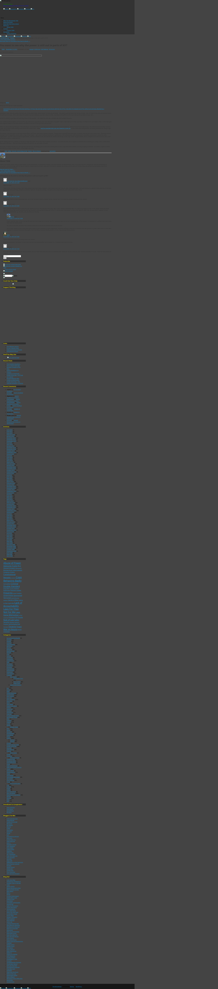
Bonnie (9, 827)
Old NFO (9, 393)
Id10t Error (37, 49)
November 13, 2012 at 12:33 (11, 182)
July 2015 (9, 443)
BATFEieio (9, 646)
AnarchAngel (10, 820)
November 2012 (11, 488)
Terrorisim (52, 49)
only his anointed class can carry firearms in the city (55, 128)
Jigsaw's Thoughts (12, 917)
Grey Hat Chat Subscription (11, 24)
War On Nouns (11, 793)
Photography (10, 733)
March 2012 (10, 501)
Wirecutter (10, 980)
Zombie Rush (10, 982)
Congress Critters (9, 572)
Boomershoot (7, 570)
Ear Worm (9, 664)
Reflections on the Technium (15, 862)
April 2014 (10, 460)
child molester (17, 570)
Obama (12, 741)
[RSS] (32, 9)
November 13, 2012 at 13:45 (11, 206)
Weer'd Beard (11, 977)
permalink (52, 151)
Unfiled (9, 787)
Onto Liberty (10, 938)
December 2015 (11, 438)
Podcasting (10, 735)
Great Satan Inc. (11, 840)
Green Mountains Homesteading (12, 908)
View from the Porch (12, 972)
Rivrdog (9, 865)
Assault (12, 38)
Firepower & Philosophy (13, 902)
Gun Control (17, 682)
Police (8, 736)
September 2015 (11, 441)
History (9, 707)
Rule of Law (8, 620)
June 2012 (9, 496)
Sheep (8, 754)
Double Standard (11, 586)
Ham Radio (10, 704)
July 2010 (9, 533)
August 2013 (10, 473)
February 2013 (11, 483)
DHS (8, 662)
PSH (16, 617)
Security (14, 151)
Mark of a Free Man (12, 928)
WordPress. (79, 986)
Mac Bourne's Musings (13, 925)
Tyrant (19, 626)
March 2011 (10, 520)
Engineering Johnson (13, 836)
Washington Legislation (13, 795)
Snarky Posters (11, 957)
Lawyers (9, 720)
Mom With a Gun (11, 933)
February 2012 (11, 502)
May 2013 (9, 478)
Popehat (9, 943)
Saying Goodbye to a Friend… (13, 396)
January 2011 (10, 523)
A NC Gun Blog (11, 880)
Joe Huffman (10, 811)
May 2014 (9, 459)
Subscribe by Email (10, 269)
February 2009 (11, 544)
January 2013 (10, 485)
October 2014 (10, 451)
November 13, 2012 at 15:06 (15, 218)
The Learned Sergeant (13, 873)
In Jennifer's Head (12, 914)
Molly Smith (10, 852)
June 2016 (9, 433)
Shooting (11, 622)
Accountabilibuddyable (13, 638)
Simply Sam (10, 870)
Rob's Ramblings (11, 951)
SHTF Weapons (11, 956)
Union (8, 788)
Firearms (7, 592)
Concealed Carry (18, 678)
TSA (8, 785)
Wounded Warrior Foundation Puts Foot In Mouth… (15, 41)
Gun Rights (13, 677)
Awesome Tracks (10, 566)
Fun (8, 688)
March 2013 (10, 481)
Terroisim (5, 627)
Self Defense (44, 49)
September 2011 (11, 510)
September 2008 (11, 551)
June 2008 (9, 552)
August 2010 (10, 531)
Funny (8, 690)
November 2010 (11, 527)
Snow (8, 764)
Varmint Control (11, 791)
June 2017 (9, 431)
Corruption (7, 584)
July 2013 (9, 475)
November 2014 (11, 449)
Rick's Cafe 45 (11, 949)
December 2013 (11, 467)
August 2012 (10, 493)
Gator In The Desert (12, 906)
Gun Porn (9, 701)
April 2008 (10, 556)
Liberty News (10, 849)
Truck (8, 782)
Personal (9, 732)
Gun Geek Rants (11, 910)
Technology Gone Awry (13, 777)
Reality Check (10, 944)
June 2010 (9, 535)
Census (9, 656)
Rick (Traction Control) (13, 864)
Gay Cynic (9, 838)
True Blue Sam (11, 969)
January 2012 (10, 504)
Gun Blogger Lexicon (13, 346)
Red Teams (10, 948)
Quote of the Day (11, 746)
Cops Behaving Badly (12, 579)
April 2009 (10, 543)
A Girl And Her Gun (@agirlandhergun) (17, 181)
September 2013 (11, 472)
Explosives (6, 590)
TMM (3, 49)
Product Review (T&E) (13, 745)
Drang (8, 406)
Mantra (72, 986)
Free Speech (10, 673)
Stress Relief (10, 770)
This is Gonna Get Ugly (13, 365)
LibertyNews (10, 399)
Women (9, 798)
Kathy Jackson (11, 919)
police (15, 615)
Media (8, 725)
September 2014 (11, 452)
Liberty (9, 722)
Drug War (6, 588)
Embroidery (13, 753)
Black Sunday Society (13, 889)
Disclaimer (6, 32)
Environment (10, 670)
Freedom (19, 593)
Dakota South (10, 899)
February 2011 (11, 522)
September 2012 (11, 491)
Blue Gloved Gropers (12, 567)
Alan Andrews (11, 807)
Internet (9, 714)
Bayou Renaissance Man (14, 888)
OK (5, 258)
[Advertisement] (13, 315)
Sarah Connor (11, 867)
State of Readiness (12, 766)
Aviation (9, 643)
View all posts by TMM (7, 169)
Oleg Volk (9, 861)
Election (12, 740)
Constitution (10, 661)
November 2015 (11, 439)
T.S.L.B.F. (9, 961)
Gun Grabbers (11, 699)
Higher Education (12, 706)
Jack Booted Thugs (12, 717)
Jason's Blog (10, 915)
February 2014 (11, 464)
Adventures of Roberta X (14, 881)
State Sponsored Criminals (14, 350)
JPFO (8, 719)
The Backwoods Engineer (14, 962)
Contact (5, 29)
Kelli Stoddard (11, 846)
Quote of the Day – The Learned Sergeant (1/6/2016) (15, 382)
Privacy (9, 743)
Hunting (9, 711)
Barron (12, 217)
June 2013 (9, 476)
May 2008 (9, 554)
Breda (8, 894)
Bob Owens (10, 891)
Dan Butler (10, 830)
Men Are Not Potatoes (13, 932)
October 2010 (10, 528)
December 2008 (11, 546)
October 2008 (10, 549)
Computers (10, 659)
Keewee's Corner (11, 844)
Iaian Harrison (11, 841)
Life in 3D (9, 922)
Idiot (6, 151)
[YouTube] (27, 9)
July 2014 (9, 455)
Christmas (10, 657)
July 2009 (9, 540)
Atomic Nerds (11, 886)
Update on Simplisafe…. (13, 373)
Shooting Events (14, 758)
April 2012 (10, 499)
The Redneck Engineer (13, 967)
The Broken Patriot (12, 964)
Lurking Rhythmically (13, 923)
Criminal (14, 583)
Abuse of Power (12, 563)
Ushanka (9, 970)
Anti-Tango (10, 809)
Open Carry (17, 683)
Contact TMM (10, 30)
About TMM (10, 27)
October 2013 (10, 470)
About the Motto (8, 22)
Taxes (8, 774)
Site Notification (11, 762)
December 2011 (11, 506)
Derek (8, 833)
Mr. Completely (11, 854)
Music (8, 730)
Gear (8, 691)
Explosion (16, 588)
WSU (8, 800)
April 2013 (10, 480)
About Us (6, 25)
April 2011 (10, 519)
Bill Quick (9, 823)
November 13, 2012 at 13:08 (11, 196)
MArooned (10, 930)
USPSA (8, 790)
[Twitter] (6, 9)
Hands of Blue (13, 600)
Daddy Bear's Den (12, 898)
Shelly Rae (10, 869)
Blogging (9, 649)
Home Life (10, 709)
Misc (8, 728)
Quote (20, 617)
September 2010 (11, 530)
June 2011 (9, 515)
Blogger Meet (14, 727)
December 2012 (11, 486)
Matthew (9, 851)
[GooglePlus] (13, 9)
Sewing (9, 751)
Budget (9, 652)
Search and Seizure (15, 685)
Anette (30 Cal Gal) (12, 822)
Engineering (10, 669)
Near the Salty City (12, 856)
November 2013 (11, 468)
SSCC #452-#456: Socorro (7, 39)
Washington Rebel (12, 975)
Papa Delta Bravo (12, 940)
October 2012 (10, 489)
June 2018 (9, 430)
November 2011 (11, 507)
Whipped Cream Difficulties (14, 978)
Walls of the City (11, 974)
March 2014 (10, 462)
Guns (8, 703)
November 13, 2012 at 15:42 (11, 236)
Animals (9, 640)
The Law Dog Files (12, 965)
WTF (8, 801)
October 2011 (10, 509)
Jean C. (9, 843)
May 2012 (9, 497)
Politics (9, 738)
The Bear (9, 409)
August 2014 (10, 454)
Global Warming (11, 693)
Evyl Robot (10, 901)
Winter (9, 796)
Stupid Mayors (11, 772)
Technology (10, 775)
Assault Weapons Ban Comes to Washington (13, 379)
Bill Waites (10, 825)
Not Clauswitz (11, 857)
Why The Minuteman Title (10, 20)
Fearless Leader (15, 590)
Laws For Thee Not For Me (11, 610)
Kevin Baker (10, 848)
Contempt (13, 577)
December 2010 (11, 525)
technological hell (22, 151)
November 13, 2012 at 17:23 (11, 249)
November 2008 (11, 548)
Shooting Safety (11, 761)
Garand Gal (10, 904)
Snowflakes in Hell (12, 959)
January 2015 (10, 446)
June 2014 (9, 457)
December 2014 (11, 447)
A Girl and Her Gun (12, 819)
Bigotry (9, 648)
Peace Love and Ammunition (15, 941)
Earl (8, 835)
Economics (10, 665)
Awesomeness (11, 644)
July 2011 (9, 514)
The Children (10, 780)
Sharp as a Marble (12, 954)
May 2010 (9, 536)
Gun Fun (9, 698)
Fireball (14, 593)
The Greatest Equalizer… (14, 364)
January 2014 (10, 465)
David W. (9, 831)
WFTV (7, 102)
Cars (8, 654)
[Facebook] (20, 9)
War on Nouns (37, 151)
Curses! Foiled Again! (13, 896)
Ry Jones (9, 812)
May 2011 (9, 517)
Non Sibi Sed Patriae (12, 936)
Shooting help (11, 759)
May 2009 (9, 541)
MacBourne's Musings (13, 927)
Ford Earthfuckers (15, 783)
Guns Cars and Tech (12, 912)
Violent (30, 151)
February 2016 (11, 434)
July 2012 (9, 494)
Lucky (8, 724)
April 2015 (10, 444)
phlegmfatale (10, 402)
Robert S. (9, 953)
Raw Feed (18, 264)
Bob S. (8, 893)
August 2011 (10, 512)
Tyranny (12, 626)
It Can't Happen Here (13, 348)
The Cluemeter (11, 872)
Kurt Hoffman (11, 920)
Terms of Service (11, 33)
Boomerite (19, 568)
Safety (9, 151)
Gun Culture (10, 696)
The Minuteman (8, 4)
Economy (11, 588)
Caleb (8, 828)
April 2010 (10, 538)
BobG (8, 235)
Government (10, 694)
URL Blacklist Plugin (12, 351)
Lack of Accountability (12, 604)
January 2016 (10, 436)
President (12, 617)
